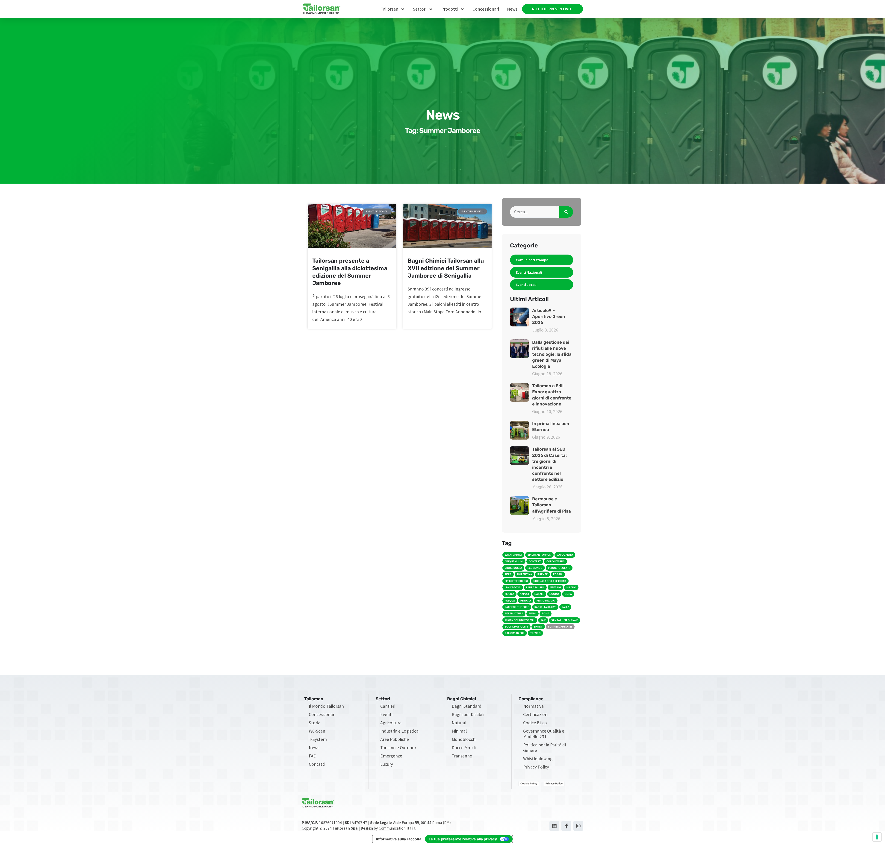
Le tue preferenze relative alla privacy (463, 839)
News (512, 9)
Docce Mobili (464, 747)
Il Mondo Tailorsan (326, 706)
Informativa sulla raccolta (398, 839)
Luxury (386, 764)
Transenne (462, 756)
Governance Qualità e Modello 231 (543, 733)
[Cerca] (566, 212)
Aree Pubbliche (394, 739)
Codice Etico (535, 722)
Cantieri (387, 706)
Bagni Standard (466, 706)
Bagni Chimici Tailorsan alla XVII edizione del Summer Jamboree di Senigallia (446, 268)
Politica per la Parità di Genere (544, 747)
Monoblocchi (464, 739)
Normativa (533, 706)
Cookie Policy (528, 783)
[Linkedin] (554, 826)
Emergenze (391, 756)
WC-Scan (317, 731)
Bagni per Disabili (468, 714)
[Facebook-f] (566, 826)
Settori (419, 9)
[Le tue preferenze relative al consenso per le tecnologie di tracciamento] (877, 837)
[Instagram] (578, 826)
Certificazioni (535, 714)
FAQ (312, 756)
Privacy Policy (536, 767)
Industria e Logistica (399, 731)
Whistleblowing (537, 758)
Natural (459, 722)
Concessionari (485, 9)
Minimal (459, 731)
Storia (314, 722)
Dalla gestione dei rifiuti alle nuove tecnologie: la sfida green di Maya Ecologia (552, 354)
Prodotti (449, 9)
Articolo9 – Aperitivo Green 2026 (548, 316)
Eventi (386, 714)
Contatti (317, 764)
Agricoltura (390, 722)
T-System (318, 739)
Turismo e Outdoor (398, 747)
